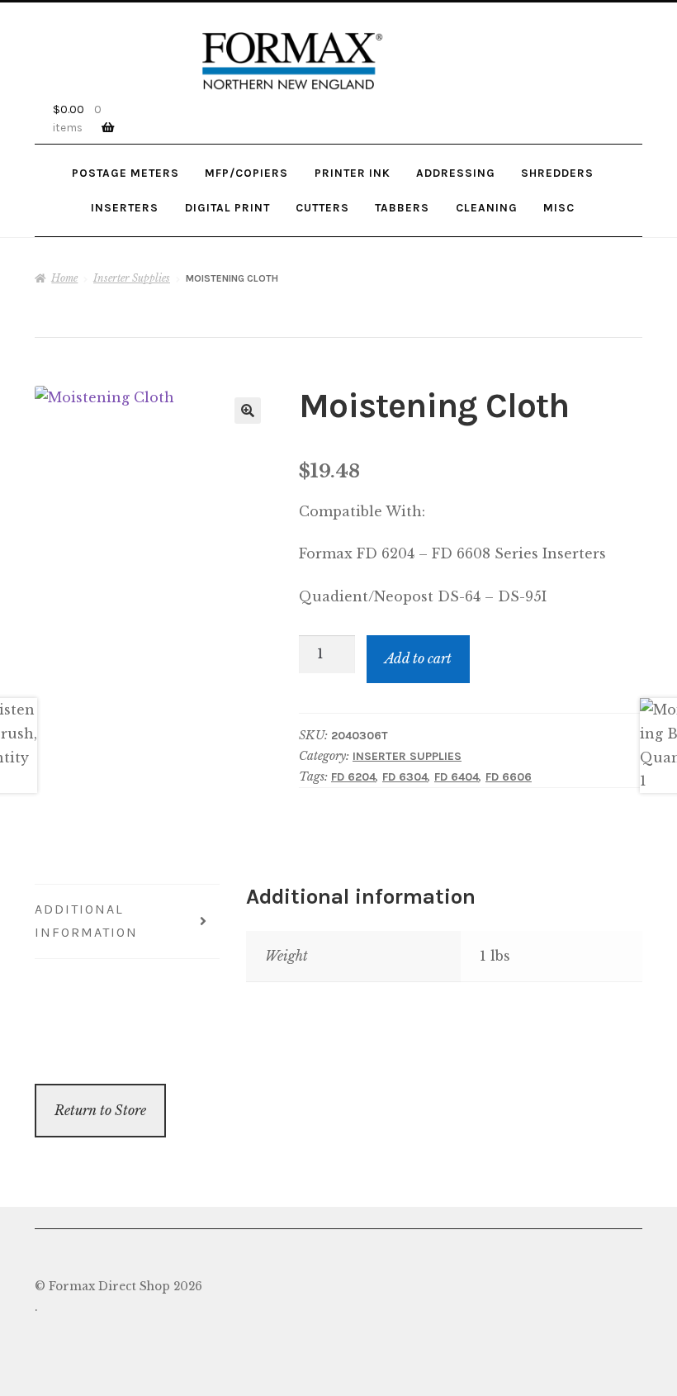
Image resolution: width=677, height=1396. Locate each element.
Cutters (322, 207)
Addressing (455, 172)
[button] (247, 410)
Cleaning (487, 207)
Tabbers (402, 207)
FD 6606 (508, 777)
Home (64, 278)
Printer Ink (353, 172)
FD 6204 (353, 777)
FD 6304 (405, 777)
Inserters (125, 207)
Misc (559, 207)
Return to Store (100, 1110)
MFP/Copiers (246, 172)
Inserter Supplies (131, 278)
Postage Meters (125, 172)
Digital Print (227, 207)
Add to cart (418, 658)
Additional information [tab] (86, 921)
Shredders (557, 172)
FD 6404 (456, 777)
